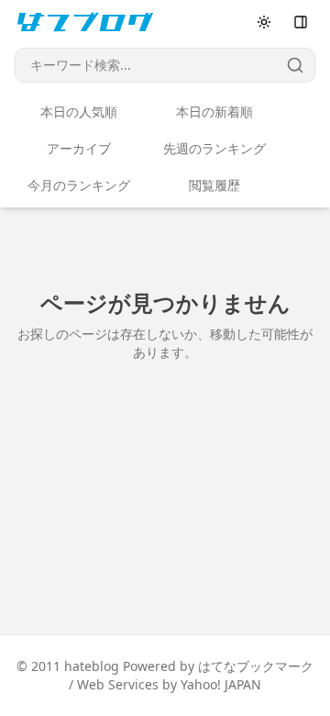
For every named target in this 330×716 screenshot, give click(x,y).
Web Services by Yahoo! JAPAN (169, 684)
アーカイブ (79, 148)
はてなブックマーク (256, 666)
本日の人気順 (78, 111)
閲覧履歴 (214, 185)
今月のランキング (79, 185)
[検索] (295, 65)
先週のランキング (214, 148)
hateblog (91, 666)
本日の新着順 (214, 111)
